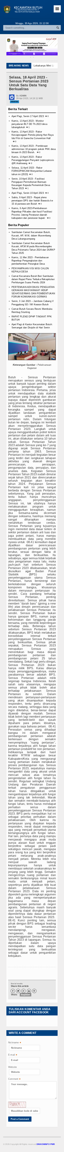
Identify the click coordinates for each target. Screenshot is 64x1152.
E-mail (12, 1055)
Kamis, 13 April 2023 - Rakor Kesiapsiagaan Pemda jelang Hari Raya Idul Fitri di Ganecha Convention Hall (33, 134)
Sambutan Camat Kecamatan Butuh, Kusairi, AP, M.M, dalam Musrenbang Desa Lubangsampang (31, 235)
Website (12, 1067)
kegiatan (25, 994)
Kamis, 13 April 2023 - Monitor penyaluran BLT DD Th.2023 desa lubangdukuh (29, 124)
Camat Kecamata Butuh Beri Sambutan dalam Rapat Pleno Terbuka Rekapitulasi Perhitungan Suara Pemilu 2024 (33, 279)
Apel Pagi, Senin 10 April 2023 (28, 193)
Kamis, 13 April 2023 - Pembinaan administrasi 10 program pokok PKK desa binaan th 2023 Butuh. (34, 149)
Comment (14, 1079)
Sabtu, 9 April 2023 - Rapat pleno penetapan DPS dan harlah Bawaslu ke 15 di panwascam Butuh (32, 200)
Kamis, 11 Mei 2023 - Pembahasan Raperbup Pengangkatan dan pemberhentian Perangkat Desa (30, 260)
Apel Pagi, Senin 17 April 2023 (28, 116)
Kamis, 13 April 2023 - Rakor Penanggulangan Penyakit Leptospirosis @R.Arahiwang (33, 160)
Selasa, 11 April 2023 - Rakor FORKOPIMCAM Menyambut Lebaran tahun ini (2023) (32, 170)
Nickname (14, 1043)
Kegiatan (14, 101)
